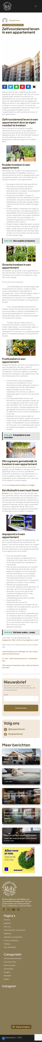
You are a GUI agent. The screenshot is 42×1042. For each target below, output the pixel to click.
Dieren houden (9, 965)
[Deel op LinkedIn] (28, 87)
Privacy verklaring (11, 940)
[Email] (34, 87)
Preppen (7, 972)
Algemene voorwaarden (13, 937)
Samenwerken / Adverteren (14, 930)
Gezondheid (8, 969)
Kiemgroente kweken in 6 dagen (22, 485)
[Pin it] (22, 87)
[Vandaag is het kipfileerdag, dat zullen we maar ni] (31, 1007)
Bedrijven (7, 923)
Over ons (7, 927)
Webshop (7, 933)
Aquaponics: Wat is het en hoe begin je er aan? (20, 640)
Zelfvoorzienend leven (13, 25)
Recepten (7, 976)
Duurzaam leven (10, 962)
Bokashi (5, 493)
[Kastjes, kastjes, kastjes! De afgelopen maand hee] (11, 995)
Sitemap (7, 944)
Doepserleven (14, 20)
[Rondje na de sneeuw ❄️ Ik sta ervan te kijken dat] (31, 995)
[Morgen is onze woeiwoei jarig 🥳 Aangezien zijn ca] (11, 1018)
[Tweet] (10, 87)
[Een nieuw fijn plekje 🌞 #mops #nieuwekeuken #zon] (31, 1018)
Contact (7, 920)
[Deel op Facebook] (4, 87)
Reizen (6, 979)
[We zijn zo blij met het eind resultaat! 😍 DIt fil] (11, 1007)
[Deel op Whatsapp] (16, 87)
